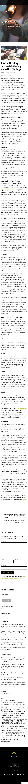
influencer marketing (8, 719)
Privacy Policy (21, 770)
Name (2, 559)
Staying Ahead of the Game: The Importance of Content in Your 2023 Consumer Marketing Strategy (14, 632)
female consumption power (13, 712)
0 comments (13, 72)
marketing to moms (13, 721)
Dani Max (3, 673)
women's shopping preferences (14, 738)
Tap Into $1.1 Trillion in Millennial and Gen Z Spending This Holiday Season (14, 516)
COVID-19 (21, 707)
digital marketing (4, 709)
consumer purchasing (13, 706)
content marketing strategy (13, 707)
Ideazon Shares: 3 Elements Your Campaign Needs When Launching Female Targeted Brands (13, 666)
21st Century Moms (7, 700)
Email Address (5, 594)
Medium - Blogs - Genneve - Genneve (11, 677)
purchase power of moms (11, 728)
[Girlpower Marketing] (14, 22)
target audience (8, 189)
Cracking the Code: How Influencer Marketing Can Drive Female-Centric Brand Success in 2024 (13, 626)
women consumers (10, 739)
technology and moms (13, 734)
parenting (12, 726)
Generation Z (10, 717)
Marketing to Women (11, 723)
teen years (23, 734)
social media (10, 730)
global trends (17, 717)
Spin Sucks (12, 320)
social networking (22, 732)
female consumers (10, 711)
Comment (4, 541)
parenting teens (19, 726)
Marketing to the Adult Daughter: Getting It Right (12, 521)
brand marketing (18, 704)
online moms (7, 726)
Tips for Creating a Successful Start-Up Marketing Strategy (11, 66)
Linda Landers (5, 72)
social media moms (12, 732)
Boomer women (6, 702)
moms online (13, 725)
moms (7, 725)
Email (16, 559)
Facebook (18, 709)
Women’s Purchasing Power (8, 679)
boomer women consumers (9, 704)
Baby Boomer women (17, 700)
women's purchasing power (13, 736)
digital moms (12, 709)
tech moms (3, 733)
